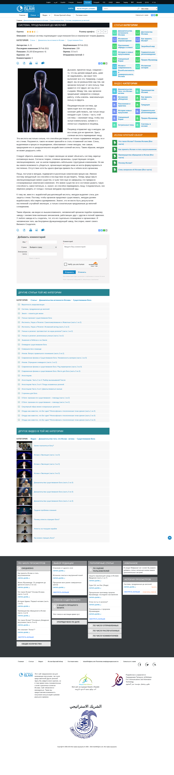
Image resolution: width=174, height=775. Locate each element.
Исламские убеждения (123, 98)
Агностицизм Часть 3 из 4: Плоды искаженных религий (43, 384)
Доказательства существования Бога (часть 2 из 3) (53, 482)
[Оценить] (18, 63)
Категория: (23, 40)
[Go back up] (170, 538)
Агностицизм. (27, 375)
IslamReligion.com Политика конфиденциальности (100, 661)
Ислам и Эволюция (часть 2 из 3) (47, 464)
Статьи (33, 15)
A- (98, 32)
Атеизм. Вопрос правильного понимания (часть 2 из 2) (43, 353)
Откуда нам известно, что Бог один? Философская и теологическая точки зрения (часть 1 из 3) (58, 411)
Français (71, 2)
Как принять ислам (146, 98)
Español (63, 2)
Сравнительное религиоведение (148, 53)
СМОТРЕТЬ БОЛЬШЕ (26, 637)
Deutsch (79, 2)
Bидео (45, 15)
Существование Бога (57, 20)
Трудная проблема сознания (45, 510)
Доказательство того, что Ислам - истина (56, 439)
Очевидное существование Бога (34, 344)
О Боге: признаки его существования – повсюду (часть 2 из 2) (46, 402)
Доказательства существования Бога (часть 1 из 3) (53, 501)
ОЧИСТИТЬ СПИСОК (149, 592)
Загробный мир (148, 46)
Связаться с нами (142, 15)
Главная (22, 15)
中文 (104, 2)
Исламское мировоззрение (125, 40)
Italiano (118, 2)
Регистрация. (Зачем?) (86, 9)
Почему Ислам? (125, 163)
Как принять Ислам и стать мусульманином (137, 149)
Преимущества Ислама (147, 91)
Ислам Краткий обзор (62, 15)
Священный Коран (123, 60)
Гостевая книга (81, 15)
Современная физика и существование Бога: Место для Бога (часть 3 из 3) (51, 371)
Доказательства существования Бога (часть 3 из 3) (53, 492)
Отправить (69, 272)
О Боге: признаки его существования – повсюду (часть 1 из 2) (46, 398)
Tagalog (125, 2)
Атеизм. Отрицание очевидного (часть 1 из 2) (39, 362)
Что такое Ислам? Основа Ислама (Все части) (135, 142)
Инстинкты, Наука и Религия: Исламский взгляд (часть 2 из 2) (45, 327)
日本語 (111, 2)
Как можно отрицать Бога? (44, 538)
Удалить (154, 587)
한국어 (147, 2)
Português (96, 2)
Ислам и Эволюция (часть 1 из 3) (47, 455)
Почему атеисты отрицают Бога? (47, 519)
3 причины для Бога (29, 393)
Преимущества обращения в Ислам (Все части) (136, 156)
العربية (55, 2)
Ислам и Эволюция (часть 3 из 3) (47, 473)
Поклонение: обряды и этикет (125, 46)
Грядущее (145, 105)
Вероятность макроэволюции (33, 305)
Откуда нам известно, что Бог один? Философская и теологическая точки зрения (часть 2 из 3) (58, 415)
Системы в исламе (146, 125)
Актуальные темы (126, 125)
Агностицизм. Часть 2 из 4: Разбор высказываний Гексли (43, 380)
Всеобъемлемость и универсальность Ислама (126, 73)
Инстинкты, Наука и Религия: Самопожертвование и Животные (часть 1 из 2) (51, 322)
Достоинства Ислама (146, 33)
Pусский (87, 2)
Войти (70, 8)
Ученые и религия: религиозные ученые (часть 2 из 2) (43, 336)
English (48, 2)
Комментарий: (68, 243)
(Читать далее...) (24, 578)
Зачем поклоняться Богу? (44, 446)
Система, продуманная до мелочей (35, 309)
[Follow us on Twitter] (147, 664)
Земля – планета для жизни (32, 313)
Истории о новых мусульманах (125, 53)
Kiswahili (139, 2)
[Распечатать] (30, 63)
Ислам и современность (125, 67)
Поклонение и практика (124, 105)
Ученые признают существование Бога (37, 318)
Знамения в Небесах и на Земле (34, 340)
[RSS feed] (154, 664)
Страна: (24, 247)
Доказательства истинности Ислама (36, 20)
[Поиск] (138, 8)
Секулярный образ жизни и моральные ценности (41, 407)
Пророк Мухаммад (149, 60)
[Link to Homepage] (26, 8)
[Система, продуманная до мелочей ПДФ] (37, 63)
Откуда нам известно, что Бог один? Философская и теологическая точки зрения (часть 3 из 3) (58, 420)
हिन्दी (132, 2)
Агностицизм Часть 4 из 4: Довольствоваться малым (42, 389)
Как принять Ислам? (146, 40)
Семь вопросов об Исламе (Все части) (135, 170)
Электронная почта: (22, 253)
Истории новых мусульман (125, 111)
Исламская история (146, 67)
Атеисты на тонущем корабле (45, 529)
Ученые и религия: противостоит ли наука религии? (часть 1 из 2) (47, 331)
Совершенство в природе (31, 349)
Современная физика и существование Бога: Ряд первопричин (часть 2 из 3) (52, 367)
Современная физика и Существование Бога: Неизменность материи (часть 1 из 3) (54, 358)
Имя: (24, 242)
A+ (106, 32)
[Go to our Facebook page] (140, 664)
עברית (154, 2)
